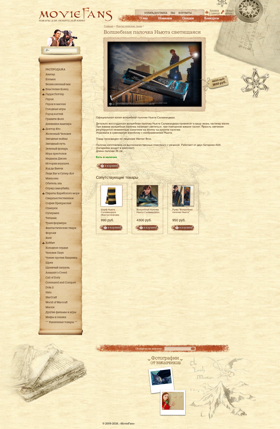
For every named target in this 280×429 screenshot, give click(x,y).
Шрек (49, 262)
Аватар (50, 74)
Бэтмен (51, 79)
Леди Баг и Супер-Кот (60, 173)
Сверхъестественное (60, 198)
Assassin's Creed (56, 272)
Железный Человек (58, 134)
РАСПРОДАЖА (55, 69)
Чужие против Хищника (61, 258)
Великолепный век (58, 84)
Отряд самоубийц (57, 188)
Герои (50, 99)
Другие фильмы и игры (61, 312)
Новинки (165, 18)
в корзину (114, 227)
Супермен (52, 213)
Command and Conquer (61, 282)
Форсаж (51, 233)
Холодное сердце (57, 248)
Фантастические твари (61, 228)
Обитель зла (54, 183)
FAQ (173, 13)
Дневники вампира (58, 124)
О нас (144, 18)
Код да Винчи (54, 168)
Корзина (214, 11)
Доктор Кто (53, 129)
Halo (48, 292)
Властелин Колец (57, 89)
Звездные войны (57, 139)
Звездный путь (56, 144)
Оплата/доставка (155, 13)
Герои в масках (56, 104)
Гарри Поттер (55, 94)
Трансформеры (56, 223)
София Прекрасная (58, 203)
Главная (108, 26)
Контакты (185, 13)
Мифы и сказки (56, 317)
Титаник (51, 218)
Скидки (188, 18)
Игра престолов (56, 153)
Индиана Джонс (56, 158)
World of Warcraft (56, 302)
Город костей (54, 114)
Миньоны (52, 178)
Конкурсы (211, 18)
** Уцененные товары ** (61, 322)
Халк (49, 238)
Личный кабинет (229, 11)
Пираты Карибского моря (62, 193)
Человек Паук (55, 253)
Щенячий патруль (58, 267)
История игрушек (57, 163)
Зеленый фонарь (57, 149)
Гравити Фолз (55, 119)
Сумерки (52, 208)
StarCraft (51, 297)
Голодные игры (56, 109)
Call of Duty (53, 277)
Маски (50, 307)
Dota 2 (50, 287)
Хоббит (50, 243)
